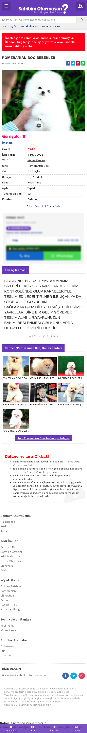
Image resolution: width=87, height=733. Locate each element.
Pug (2, 650)
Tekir (3, 570)
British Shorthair (10, 556)
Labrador (6, 655)
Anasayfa (10, 26)
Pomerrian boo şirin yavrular (18, 404)
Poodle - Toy (8, 604)
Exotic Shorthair (10, 561)
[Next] (83, 101)
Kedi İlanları (7, 625)
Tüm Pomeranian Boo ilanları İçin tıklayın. (44, 438)
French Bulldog (10, 609)
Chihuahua (7, 595)
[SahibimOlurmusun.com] (43, 8)
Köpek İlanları (29, 26)
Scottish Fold (8, 547)
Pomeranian (8, 590)
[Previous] (4, 101)
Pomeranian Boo (52, 26)
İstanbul (7, 142)
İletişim (5, 531)
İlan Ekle (54, 730)
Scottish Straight (11, 551)
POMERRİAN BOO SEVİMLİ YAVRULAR (22, 378)
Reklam (5, 526)
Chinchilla (6, 565)
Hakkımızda (7, 521)
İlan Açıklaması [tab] (15, 270)
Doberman (7, 646)
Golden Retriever (11, 586)
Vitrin (33, 730)
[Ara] (81, 19)
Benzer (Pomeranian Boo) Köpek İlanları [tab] (33, 348)
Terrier (4, 600)
